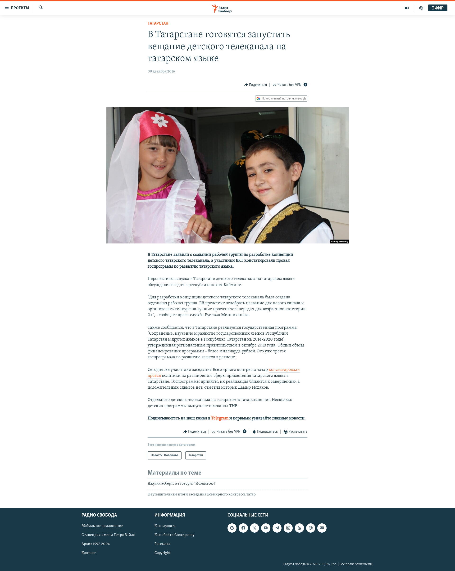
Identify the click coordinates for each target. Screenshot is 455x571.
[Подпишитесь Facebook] (243, 527)
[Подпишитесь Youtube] (265, 527)
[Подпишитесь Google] (232, 527)
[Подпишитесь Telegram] (277, 527)
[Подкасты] (310, 527)
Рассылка (162, 544)
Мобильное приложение (102, 526)
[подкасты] (421, 8)
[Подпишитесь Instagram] (288, 527)
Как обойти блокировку (175, 535)
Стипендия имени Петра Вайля (108, 535)
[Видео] (407, 8)
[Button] (255, 85)
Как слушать (165, 526)
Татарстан (158, 24)
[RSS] (299, 527)
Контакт (89, 553)
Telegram (219, 418)
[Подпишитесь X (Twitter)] (254, 527)
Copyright (162, 553)
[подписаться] (321, 527)
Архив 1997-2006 (96, 544)
